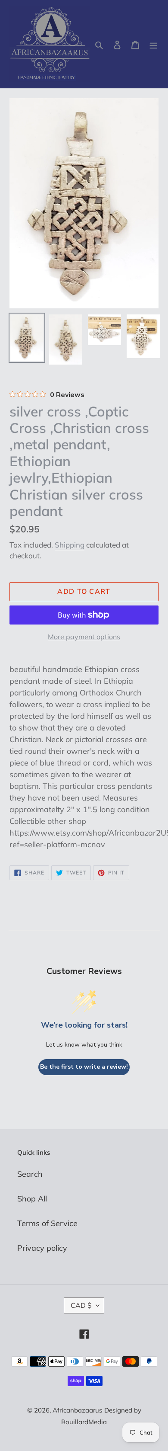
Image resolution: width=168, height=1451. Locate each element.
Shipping (69, 544)
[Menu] (153, 44)
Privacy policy (42, 1248)
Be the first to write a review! (84, 1067)
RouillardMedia (84, 1422)
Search (30, 1174)
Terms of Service (47, 1223)
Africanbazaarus (77, 1410)
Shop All (32, 1199)
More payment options (84, 636)
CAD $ (81, 1305)
